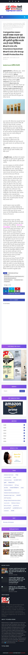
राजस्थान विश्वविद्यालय (14, 487)
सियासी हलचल (11, 482)
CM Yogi (17, 485)
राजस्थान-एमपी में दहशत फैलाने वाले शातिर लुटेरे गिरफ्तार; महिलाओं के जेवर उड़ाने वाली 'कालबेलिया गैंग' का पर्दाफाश (17, 571)
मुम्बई (5, 482)
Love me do (6, 503)
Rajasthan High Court (9, 495)
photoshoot (16, 505)
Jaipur (14, 477)
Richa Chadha (7, 505)
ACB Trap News (7, 498)
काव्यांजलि (18, 495)
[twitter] (15, 1)
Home (4, 23)
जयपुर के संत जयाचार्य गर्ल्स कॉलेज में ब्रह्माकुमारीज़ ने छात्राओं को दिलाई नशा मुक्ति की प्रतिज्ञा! (17, 535)
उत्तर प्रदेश (6, 487)
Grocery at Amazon (8, 522)
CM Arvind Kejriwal (8, 485)
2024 (14, 430)
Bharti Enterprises (8, 280)
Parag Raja (9, 23)
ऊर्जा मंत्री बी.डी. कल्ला (17, 508)
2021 (14, 438)
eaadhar (11, 653)
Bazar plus (6, 274)
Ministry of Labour (16, 503)
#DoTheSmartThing (13, 273)
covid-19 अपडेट (7, 477)
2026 (14, 425)
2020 (14, 441)
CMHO (22, 487)
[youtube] (18, 1)
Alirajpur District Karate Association (12, 500)
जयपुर (16, 475)
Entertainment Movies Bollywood (11, 492)
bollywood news (8, 480)
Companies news (18, 280)
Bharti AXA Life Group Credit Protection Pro (14, 276)
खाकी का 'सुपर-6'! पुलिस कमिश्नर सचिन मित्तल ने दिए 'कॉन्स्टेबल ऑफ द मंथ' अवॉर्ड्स (17, 588)
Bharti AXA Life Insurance (10, 278)
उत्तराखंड (12, 510)
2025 (14, 428)
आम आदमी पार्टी (7, 508)
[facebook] (12, 1)
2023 (14, 433)
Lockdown (6, 510)
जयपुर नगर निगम (7, 490)
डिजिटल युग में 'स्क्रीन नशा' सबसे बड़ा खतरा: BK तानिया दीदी (16, 544)
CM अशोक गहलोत (17, 480)
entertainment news (8, 475)
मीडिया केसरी (6, 57)
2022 (14, 436)
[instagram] (10, 1)
